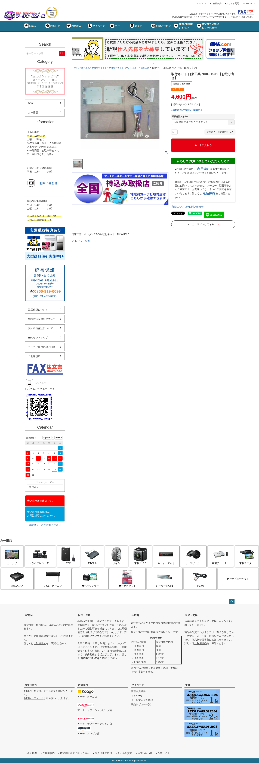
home (32, 25)
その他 (200, 585)
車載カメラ (140, 563)
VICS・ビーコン (53, 585)
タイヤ (116, 563)
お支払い (29, 615)
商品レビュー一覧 (141, 704)
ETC (68, 563)
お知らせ (55, 25)
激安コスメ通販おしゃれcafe (210, 26)
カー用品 (33, 112)
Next (231, 51)
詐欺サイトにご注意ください (45, 525)
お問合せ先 (30, 684)
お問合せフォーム (34, 698)
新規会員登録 (138, 691)
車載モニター (246, 563)
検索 (61, 53)
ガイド (138, 25)
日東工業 (145, 68)
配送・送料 (84, 615)
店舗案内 (83, 684)
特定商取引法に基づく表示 (75, 753)
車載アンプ (17, 585)
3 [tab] (156, 63)
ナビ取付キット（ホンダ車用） (124, 68)
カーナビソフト (127, 585)
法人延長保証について (40, 328)
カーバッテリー (90, 585)
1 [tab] (151, 63)
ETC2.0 (92, 563)
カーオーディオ (166, 563)
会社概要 (32, 753)
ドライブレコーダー (40, 563)
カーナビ (12, 563)
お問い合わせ (163, 25)
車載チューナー (220, 563)
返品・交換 (191, 615)
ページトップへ (232, 601)
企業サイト (164, 753)
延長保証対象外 (180, 116)
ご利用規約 (216, 3)
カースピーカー (193, 563)
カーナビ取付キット (238, 578)
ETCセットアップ (38, 337)
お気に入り (77, 25)
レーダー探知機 (164, 585)
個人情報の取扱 (103, 753)
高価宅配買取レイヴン (186, 26)
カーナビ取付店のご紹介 (41, 347)
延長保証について (38, 309)
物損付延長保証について (41, 319)
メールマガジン (251, 3)
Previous (75, 51)
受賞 (187, 684)
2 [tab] (154, 63)
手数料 (135, 615)
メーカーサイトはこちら (203, 224)
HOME (76, 68)
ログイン (202, 3)
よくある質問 (232, 3)
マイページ (98, 25)
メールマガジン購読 (142, 700)
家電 (30, 103)
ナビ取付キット (99, 68)
